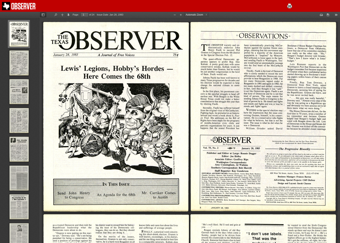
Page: (76, 14)
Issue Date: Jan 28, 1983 (110, 14)
